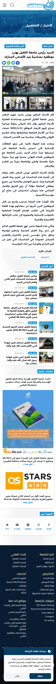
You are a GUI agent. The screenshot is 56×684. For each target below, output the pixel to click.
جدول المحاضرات (47, 589)
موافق (40, 676)
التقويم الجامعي (19, 578)
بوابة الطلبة (49, 585)
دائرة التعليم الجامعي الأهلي (17, 613)
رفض (17, 676)
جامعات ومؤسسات (17, 619)
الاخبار (47, 25)
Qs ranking (49, 620)
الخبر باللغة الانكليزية (15, 46)
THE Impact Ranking (45, 605)
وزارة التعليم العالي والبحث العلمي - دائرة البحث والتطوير (15, 626)
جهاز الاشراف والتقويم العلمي (16, 634)
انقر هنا (28, 464)
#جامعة (45, 257)
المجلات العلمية (19, 558)
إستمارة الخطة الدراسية (16, 581)
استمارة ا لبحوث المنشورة (43, 593)
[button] (7, 102)
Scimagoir (49, 616)
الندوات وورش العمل (45, 566)
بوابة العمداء (48, 578)
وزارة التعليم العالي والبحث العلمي (15, 606)
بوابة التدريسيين (47, 581)
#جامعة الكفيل (28, 257)
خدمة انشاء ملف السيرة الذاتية (15, 591)
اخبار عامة (47, 46)
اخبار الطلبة (49, 562)
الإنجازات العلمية (19, 566)
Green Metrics (48, 612)
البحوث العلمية (19, 562)
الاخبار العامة (48, 558)
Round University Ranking (42, 608)
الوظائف (22, 585)
